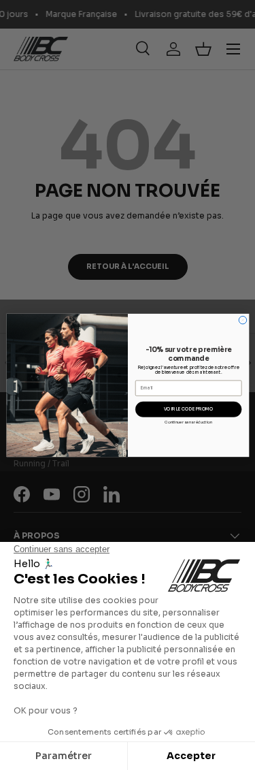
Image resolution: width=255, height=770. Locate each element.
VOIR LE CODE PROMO (188, 409)
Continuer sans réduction (187, 421)
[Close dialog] (242, 319)
